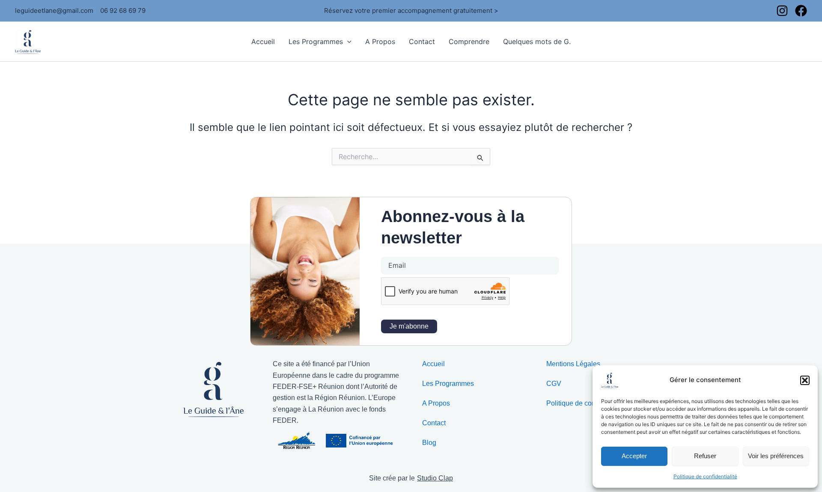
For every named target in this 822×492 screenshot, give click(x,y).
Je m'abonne (409, 326)
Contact (422, 41)
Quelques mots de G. (537, 41)
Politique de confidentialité (705, 476)
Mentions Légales (573, 364)
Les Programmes (316, 41)
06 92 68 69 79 (123, 10)
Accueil (263, 41)
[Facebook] (801, 11)
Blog (429, 442)
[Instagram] (782, 11)
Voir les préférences (776, 455)
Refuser (705, 455)
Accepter (634, 455)
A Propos (380, 41)
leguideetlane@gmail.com (54, 10)
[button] (805, 380)
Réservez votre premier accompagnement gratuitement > (411, 10)
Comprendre (469, 41)
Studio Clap (435, 478)
